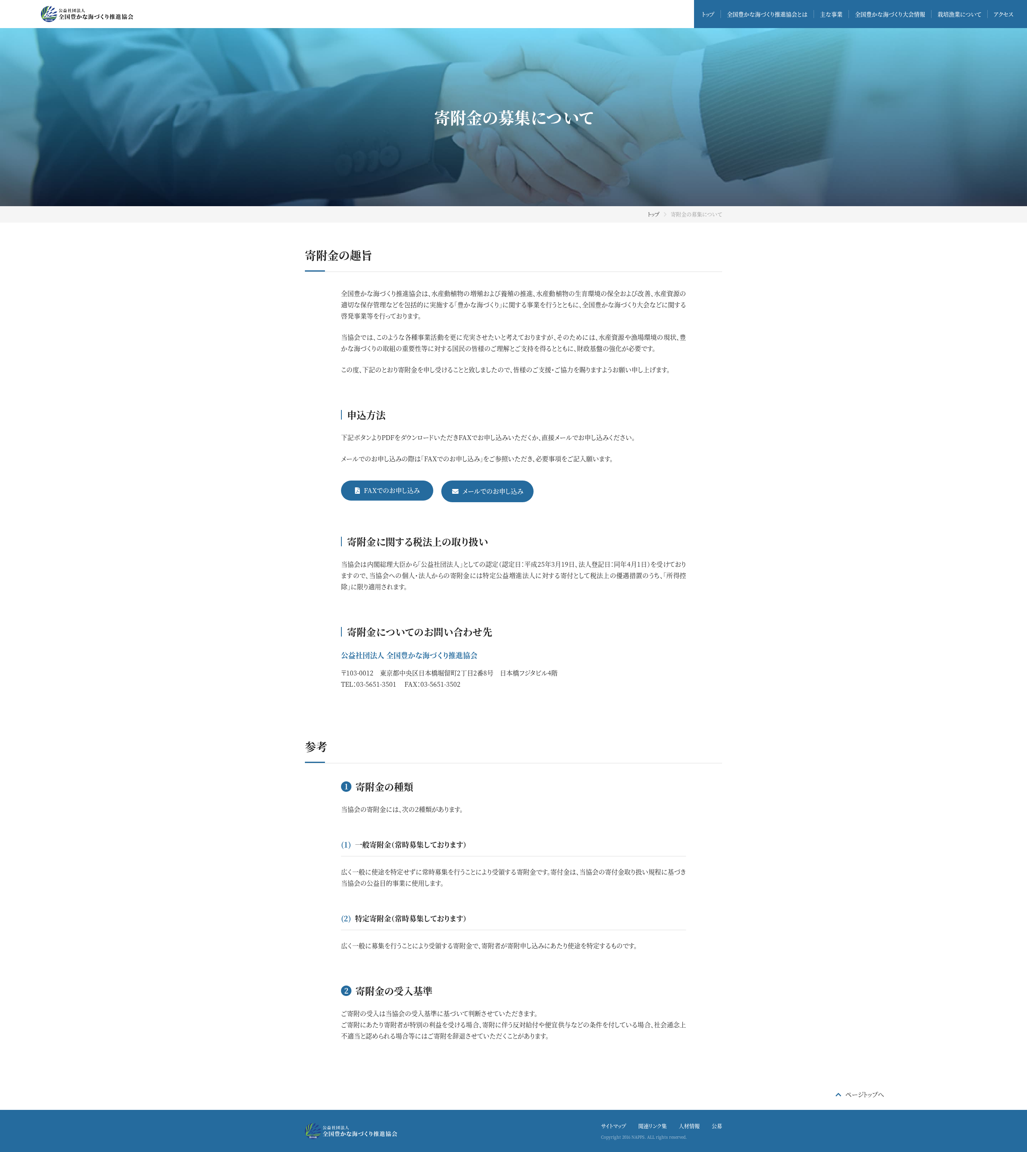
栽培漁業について (959, 14)
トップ (708, 14)
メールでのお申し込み (493, 491)
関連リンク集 (652, 1126)
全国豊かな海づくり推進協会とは (767, 14)
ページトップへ (864, 1094)
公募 (717, 1126)
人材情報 (689, 1126)
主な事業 (831, 14)
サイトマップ (613, 1126)
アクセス (1003, 14)
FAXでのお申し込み (392, 490)
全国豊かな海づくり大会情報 (890, 14)
